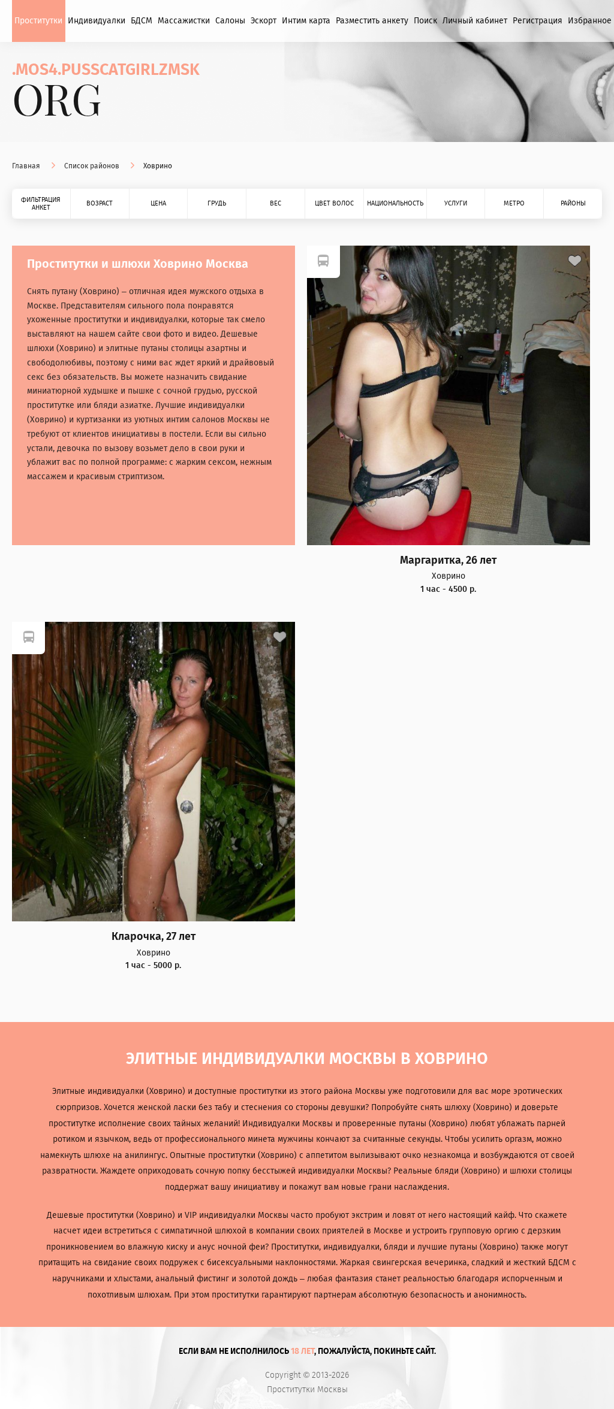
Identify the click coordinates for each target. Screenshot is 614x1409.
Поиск (425, 21)
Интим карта (306, 21)
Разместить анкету (372, 21)
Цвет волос (334, 203)
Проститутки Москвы (307, 1390)
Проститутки (38, 21)
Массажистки (184, 21)
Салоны (230, 21)
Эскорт (263, 21)
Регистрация (537, 21)
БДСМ (141, 21)
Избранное (590, 21)
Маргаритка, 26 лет (448, 560)
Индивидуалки (96, 21)
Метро (514, 203)
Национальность (395, 203)
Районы (573, 203)
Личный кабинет (475, 21)
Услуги (455, 203)
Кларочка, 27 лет (153, 936)
